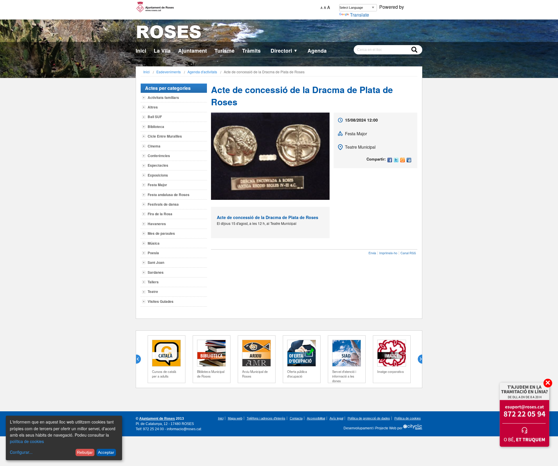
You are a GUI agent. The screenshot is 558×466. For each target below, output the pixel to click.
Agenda (317, 50)
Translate (359, 14)
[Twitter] (396, 160)
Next (417, 359)
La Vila (162, 50)
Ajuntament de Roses (157, 419)
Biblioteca (156, 126)
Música (154, 243)
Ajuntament (192, 50)
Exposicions (158, 175)
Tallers (153, 281)
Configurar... (21, 452)
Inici (141, 50)
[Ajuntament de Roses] (279, 33)
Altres (153, 107)
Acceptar (106, 452)
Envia (372, 253)
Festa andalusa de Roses (168, 194)
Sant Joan (156, 262)
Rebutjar (85, 452)
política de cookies (27, 441)
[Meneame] (402, 160)
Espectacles (158, 165)
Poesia (153, 252)
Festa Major (157, 184)
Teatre (153, 291)
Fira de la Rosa (160, 213)
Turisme (224, 50)
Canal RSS (408, 253)
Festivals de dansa (163, 204)
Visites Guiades (161, 301)
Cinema (154, 146)
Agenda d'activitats (202, 71)
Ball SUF (155, 116)
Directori (284, 50)
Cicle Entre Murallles (165, 136)
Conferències (159, 155)
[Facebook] (389, 160)
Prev (140, 359)
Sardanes (156, 272)
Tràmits (251, 50)
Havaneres (157, 223)
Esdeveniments (168, 71)
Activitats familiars (163, 97)
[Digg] (409, 160)
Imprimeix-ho (388, 253)
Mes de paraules (161, 233)
